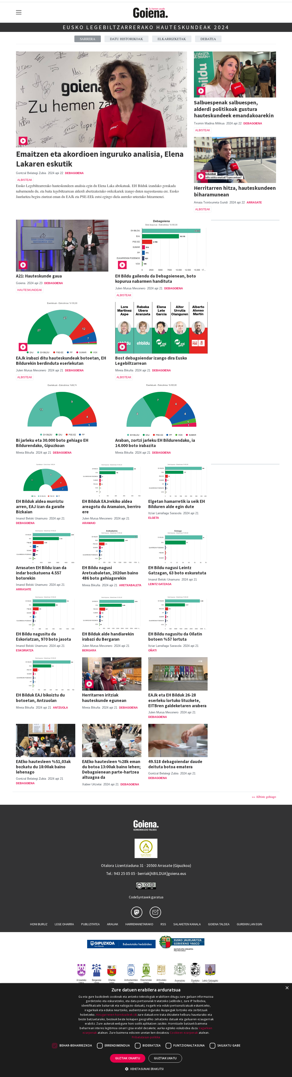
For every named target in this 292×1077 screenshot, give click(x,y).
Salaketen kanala (187, 924)
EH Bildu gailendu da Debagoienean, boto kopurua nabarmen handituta (155, 278)
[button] (146, 1069)
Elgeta (153, 517)
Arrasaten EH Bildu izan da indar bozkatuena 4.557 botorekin (41, 573)
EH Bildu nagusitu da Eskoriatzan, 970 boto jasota (43, 636)
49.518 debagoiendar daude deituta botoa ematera (175, 764)
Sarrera (87, 38)
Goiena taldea (218, 924)
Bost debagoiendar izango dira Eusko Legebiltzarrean (151, 360)
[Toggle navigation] (19, 12)
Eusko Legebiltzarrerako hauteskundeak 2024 (146, 27)
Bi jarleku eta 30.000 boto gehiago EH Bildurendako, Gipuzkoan (52, 442)
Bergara (89, 650)
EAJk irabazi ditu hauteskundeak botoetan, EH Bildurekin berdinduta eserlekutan (61, 360)
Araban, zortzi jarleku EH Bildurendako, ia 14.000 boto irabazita (155, 442)
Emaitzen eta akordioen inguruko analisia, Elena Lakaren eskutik (100, 159)
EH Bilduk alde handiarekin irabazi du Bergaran (108, 636)
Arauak (112, 924)
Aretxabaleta (130, 585)
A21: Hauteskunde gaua (39, 276)
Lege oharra (64, 924)
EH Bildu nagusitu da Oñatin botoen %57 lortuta (175, 636)
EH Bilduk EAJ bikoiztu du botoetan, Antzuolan (40, 697)
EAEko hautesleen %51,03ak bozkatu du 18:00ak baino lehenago (43, 767)
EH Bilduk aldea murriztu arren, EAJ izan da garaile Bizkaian (40, 506)
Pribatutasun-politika (146, 1037)
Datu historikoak (126, 38)
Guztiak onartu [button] (127, 1058)
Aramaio (88, 523)
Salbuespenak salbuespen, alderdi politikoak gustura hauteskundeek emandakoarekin (234, 109)
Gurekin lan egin (249, 924)
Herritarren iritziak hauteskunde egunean (104, 697)
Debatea (208, 38)
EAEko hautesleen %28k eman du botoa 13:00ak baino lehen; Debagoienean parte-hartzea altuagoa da (111, 769)
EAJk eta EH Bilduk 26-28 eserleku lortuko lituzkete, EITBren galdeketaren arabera (177, 700)
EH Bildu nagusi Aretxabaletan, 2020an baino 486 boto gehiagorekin (110, 573)
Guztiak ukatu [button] (165, 1058)
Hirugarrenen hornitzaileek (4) (116, 1015)
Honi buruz (38, 924)
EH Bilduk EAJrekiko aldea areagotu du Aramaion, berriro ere (111, 506)
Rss (163, 924)
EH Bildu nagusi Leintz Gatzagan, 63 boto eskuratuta (177, 570)
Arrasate (254, 202)
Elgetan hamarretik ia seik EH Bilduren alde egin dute (176, 504)
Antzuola (60, 707)
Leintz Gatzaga (160, 584)
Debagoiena (74, 173)
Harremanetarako (139, 924)
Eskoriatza (25, 650)
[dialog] (146, 1030)
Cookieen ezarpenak (184, 1033)
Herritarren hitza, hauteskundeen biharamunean (235, 191)
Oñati (152, 650)
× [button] (287, 988)
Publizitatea (90, 924)
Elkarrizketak (172, 38)
